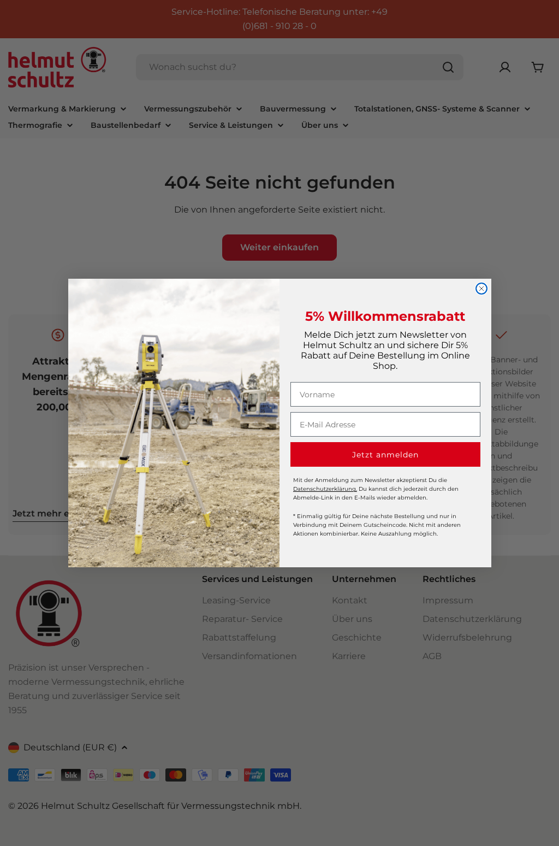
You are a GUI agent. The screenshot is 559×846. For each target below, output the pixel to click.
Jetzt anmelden (385, 455)
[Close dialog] (481, 288)
